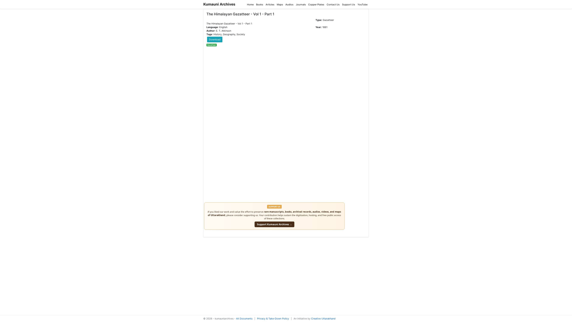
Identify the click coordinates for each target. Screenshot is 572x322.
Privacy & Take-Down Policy (273, 318)
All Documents (244, 318)
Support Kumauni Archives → (274, 224)
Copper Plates (316, 4)
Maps (280, 4)
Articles (270, 4)
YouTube (362, 4)
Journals (301, 4)
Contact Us (333, 4)
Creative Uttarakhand (323, 318)
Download (214, 39)
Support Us (348, 4)
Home (250, 4)
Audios (289, 4)
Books (259, 4)
